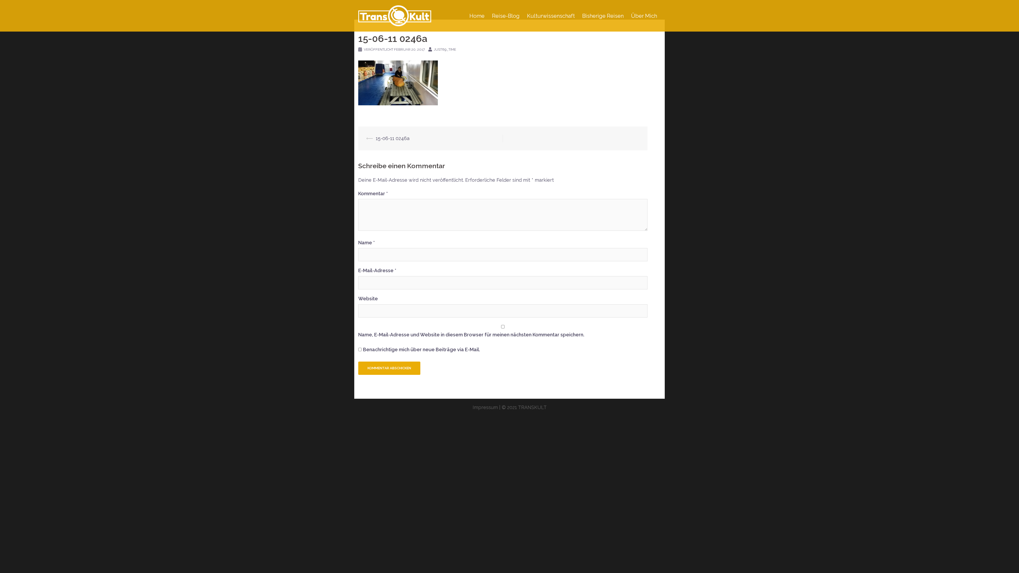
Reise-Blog (506, 16)
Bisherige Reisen (603, 16)
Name (366, 242)
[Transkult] (398, 15)
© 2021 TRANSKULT (524, 407)
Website (368, 298)
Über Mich (644, 16)
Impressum (485, 407)
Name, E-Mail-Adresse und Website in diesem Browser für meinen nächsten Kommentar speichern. (471, 334)
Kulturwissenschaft (551, 16)
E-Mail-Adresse (377, 270)
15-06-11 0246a (392, 138)
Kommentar (373, 193)
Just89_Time (445, 49)
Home (477, 16)
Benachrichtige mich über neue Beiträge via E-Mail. (421, 349)
